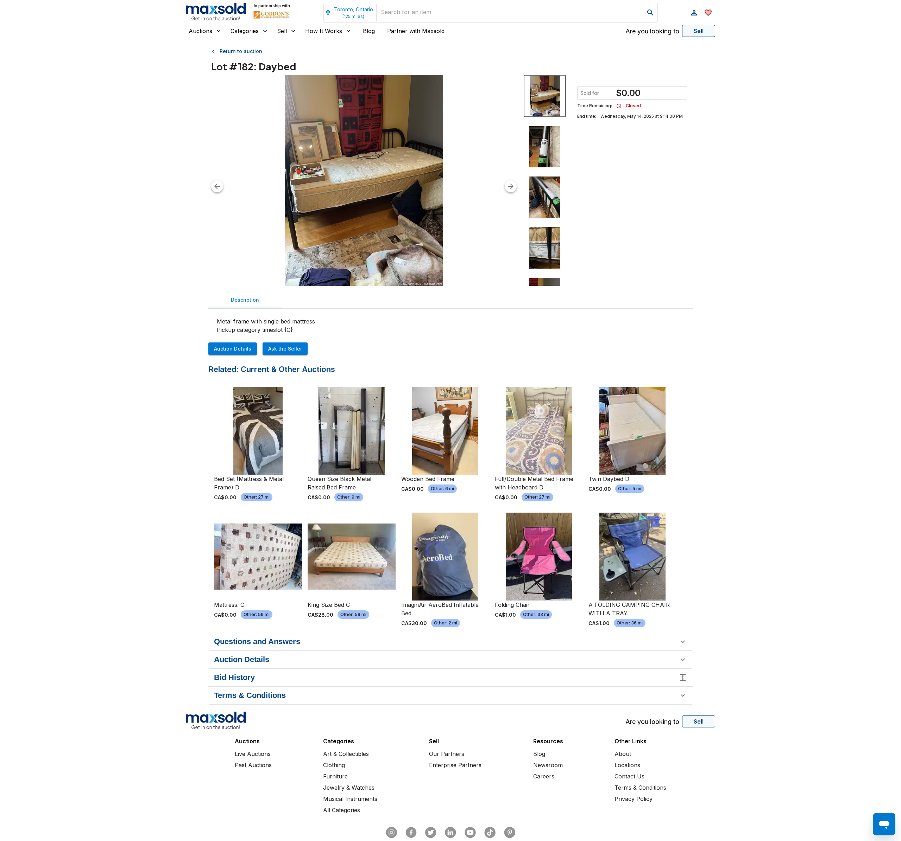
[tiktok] (489, 832)
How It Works (323, 30)
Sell (282, 30)
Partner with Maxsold (416, 30)
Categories (245, 30)
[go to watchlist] (708, 13)
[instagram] (391, 832)
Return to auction (241, 51)
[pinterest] (509, 832)
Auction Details (232, 349)
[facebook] (411, 832)
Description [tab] (245, 300)
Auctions (200, 30)
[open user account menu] (694, 13)
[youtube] (470, 832)
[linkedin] (450, 832)
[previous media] (217, 186)
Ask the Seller (285, 349)
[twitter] (430, 832)
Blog (369, 30)
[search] (650, 13)
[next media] (511, 186)
